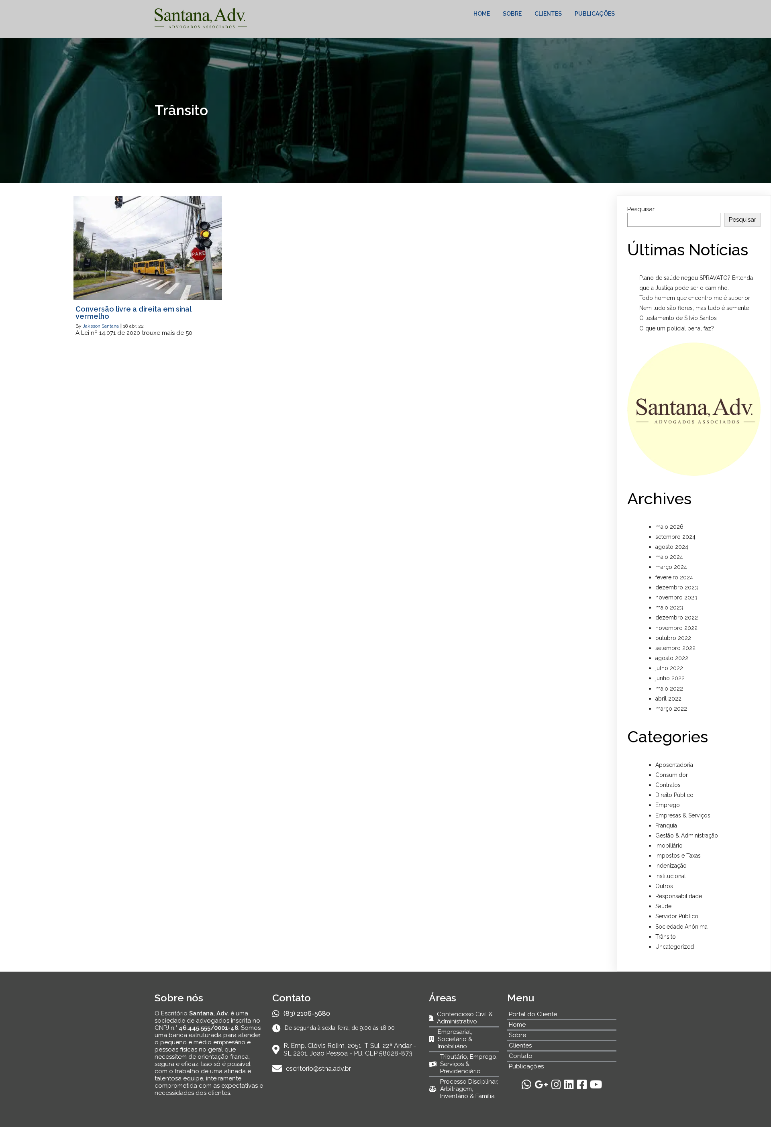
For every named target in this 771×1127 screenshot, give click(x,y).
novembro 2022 (676, 628)
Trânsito (665, 936)
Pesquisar (641, 209)
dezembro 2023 (676, 587)
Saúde (663, 906)
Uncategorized (674, 947)
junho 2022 (670, 678)
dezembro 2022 (676, 617)
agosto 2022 (671, 658)
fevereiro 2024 (674, 577)
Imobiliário (669, 845)
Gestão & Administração (686, 835)
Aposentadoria (674, 765)
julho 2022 (669, 668)
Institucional (670, 876)
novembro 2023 (676, 597)
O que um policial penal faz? (676, 328)
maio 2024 (669, 557)
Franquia (666, 825)
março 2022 (671, 708)
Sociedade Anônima (681, 926)
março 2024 (671, 567)
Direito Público (674, 795)
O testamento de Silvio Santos (678, 318)
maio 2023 (669, 607)
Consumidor (671, 775)
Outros (664, 886)
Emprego (667, 805)
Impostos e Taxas (678, 855)
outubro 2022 (673, 638)
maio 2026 (669, 527)
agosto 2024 (671, 547)
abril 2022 (668, 698)
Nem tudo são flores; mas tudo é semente (694, 308)
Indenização (671, 865)
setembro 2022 (675, 648)
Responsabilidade (678, 896)
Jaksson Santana (101, 326)
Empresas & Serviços (682, 815)
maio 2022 (669, 688)
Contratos (668, 785)
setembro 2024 (675, 537)
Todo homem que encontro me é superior (694, 298)
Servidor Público (676, 916)
